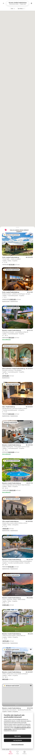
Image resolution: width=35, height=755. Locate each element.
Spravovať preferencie (17, 744)
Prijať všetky (17, 736)
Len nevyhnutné (17, 740)
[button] (11, 264)
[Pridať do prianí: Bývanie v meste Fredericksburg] (30, 307)
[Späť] (3, 3)
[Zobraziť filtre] (31, 3)
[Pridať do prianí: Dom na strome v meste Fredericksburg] (30, 346)
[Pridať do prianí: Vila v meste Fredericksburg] (30, 498)
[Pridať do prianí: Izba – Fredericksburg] (30, 384)
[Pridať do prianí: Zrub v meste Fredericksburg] (30, 234)
